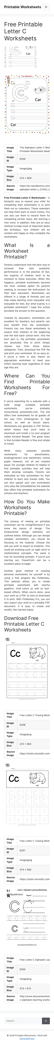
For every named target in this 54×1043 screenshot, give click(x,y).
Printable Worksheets (22, 7)
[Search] (46, 1021)
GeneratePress (27, 1038)
